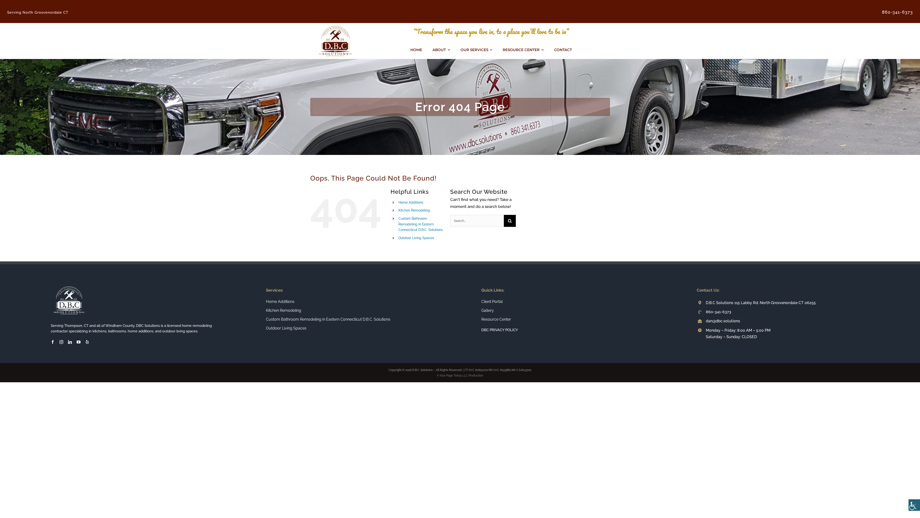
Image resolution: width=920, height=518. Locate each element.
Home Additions (410, 202)
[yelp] (87, 342)
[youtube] (78, 342)
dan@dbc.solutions (723, 321)
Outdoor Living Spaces (416, 238)
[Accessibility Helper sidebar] (914, 505)
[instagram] (61, 342)
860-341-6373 (718, 312)
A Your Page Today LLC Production (460, 375)
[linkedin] (70, 342)
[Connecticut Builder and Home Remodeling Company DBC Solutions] (335, 25)
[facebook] (53, 342)
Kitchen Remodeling (414, 210)
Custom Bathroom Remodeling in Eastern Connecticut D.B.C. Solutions (420, 224)
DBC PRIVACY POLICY (499, 330)
